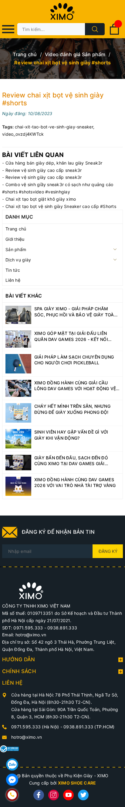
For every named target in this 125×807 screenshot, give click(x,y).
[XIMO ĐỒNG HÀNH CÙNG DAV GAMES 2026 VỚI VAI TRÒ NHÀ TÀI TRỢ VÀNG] (18, 485)
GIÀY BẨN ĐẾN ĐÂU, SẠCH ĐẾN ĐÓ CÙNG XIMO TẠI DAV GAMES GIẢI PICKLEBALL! (71, 461)
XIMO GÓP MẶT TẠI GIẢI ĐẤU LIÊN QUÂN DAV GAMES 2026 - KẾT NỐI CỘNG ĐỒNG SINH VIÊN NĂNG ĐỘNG (73, 336)
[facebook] (38, 795)
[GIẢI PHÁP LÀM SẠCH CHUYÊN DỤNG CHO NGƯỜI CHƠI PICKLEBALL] (18, 363)
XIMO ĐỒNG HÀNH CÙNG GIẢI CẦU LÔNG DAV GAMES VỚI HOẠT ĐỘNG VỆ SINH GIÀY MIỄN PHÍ (75, 386)
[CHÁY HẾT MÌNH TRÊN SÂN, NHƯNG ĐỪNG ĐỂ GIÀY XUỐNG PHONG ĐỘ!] (18, 412)
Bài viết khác (23, 296)
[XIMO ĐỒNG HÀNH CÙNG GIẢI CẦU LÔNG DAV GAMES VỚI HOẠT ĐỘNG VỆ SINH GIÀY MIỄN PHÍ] (18, 387)
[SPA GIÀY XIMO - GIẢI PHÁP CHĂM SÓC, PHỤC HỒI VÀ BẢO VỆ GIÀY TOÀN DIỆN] (18, 314)
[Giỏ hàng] (114, 33)
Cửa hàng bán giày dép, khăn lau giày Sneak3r (54, 162)
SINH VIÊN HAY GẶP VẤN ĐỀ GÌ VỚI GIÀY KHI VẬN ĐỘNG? (71, 435)
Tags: (8, 126)
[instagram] (53, 795)
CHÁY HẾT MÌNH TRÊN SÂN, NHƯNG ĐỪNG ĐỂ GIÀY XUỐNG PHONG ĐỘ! (72, 409)
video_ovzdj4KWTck (23, 134)
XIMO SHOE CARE (77, 782)
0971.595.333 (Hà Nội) (35, 726)
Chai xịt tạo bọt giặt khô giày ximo (40, 199)
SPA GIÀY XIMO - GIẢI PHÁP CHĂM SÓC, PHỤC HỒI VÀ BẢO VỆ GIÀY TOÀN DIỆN (75, 312)
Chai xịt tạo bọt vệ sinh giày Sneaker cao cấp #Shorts (60, 206)
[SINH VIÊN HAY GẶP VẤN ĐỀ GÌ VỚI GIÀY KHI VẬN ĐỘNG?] (18, 438)
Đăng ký (108, 551)
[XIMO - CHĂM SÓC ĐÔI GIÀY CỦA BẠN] (31, 590)
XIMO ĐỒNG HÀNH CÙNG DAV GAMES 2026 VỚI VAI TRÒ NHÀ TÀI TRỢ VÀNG (75, 482)
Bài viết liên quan (33, 154)
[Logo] (62, 11)
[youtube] (68, 795)
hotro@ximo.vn (26, 737)
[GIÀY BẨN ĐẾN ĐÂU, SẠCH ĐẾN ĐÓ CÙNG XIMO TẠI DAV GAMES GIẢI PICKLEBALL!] (18, 462)
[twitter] (83, 795)
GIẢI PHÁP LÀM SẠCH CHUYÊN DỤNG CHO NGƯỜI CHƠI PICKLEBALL (74, 360)
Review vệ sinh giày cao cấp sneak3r (43, 170)
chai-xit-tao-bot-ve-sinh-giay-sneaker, (55, 126)
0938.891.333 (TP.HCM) (88, 726)
